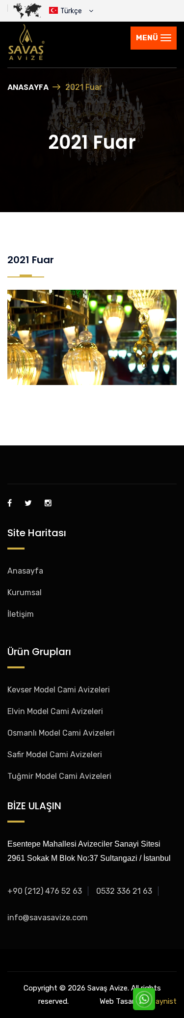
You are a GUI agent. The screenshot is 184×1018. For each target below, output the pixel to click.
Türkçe (73, 11)
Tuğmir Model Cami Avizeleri (59, 776)
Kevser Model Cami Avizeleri (58, 689)
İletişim (20, 614)
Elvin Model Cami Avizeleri (55, 711)
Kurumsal (24, 592)
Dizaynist (161, 1001)
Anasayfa (28, 87)
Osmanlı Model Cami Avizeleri (61, 733)
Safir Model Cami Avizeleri (54, 754)
